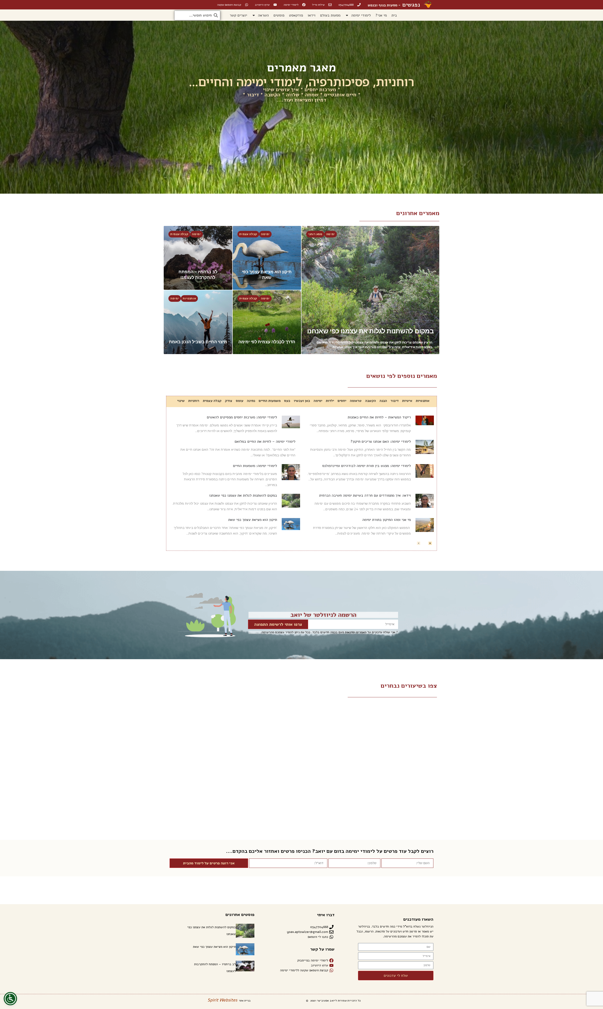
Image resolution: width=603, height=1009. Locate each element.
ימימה (330, 234)
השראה (263, 15)
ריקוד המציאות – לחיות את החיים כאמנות (379, 417)
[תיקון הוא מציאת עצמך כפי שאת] (267, 258)
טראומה (356, 400)
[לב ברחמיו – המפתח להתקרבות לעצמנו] (198, 258)
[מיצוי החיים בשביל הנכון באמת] (198, 322)
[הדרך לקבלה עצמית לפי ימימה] (267, 322)
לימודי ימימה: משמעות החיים (255, 465)
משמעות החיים (270, 400)
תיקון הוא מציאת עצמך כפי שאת (252, 519)
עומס (239, 400)
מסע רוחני (315, 234)
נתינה (251, 400)
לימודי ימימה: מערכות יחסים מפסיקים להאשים (242, 417)
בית (394, 15)
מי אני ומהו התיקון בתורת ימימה (386, 519)
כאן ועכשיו (302, 400)
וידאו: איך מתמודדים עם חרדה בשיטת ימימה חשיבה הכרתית (365, 495)
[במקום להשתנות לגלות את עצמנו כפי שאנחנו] (370, 290)
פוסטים (278, 15)
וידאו (311, 15)
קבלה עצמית (248, 234)
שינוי (181, 400)
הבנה (383, 400)
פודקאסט (296, 15)
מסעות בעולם (330, 15)
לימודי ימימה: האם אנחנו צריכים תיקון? (380, 441)
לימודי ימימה (361, 15)
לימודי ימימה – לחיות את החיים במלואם (265, 441)
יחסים (342, 400)
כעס (287, 400)
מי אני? (381, 15)
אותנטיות (189, 298)
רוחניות (193, 400)
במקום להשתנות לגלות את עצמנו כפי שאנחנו (243, 495)
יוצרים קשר (238, 15)
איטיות (407, 400)
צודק (228, 400)
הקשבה (370, 400)
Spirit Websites (222, 1000)
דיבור (395, 400)
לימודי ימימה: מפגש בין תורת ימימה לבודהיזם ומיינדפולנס (366, 465)
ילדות (330, 400)
